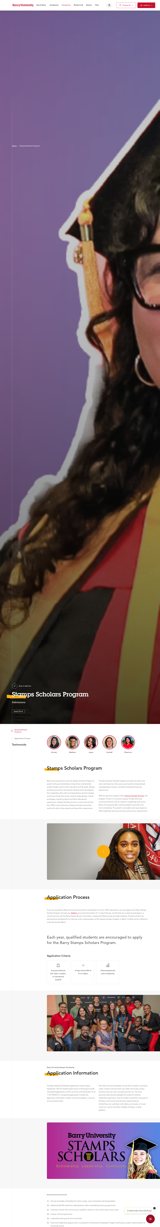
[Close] (154, 1208)
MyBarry (74, 913)
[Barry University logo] (23, 5)
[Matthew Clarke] (72, 742)
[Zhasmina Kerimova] (128, 742)
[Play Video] (103, 851)
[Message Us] (150, 1219)
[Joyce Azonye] (91, 742)
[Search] (109, 5)
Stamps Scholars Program (20, 731)
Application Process (22, 738)
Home (14, 146)
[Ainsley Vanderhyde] (54, 742)
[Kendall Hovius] (109, 742)
